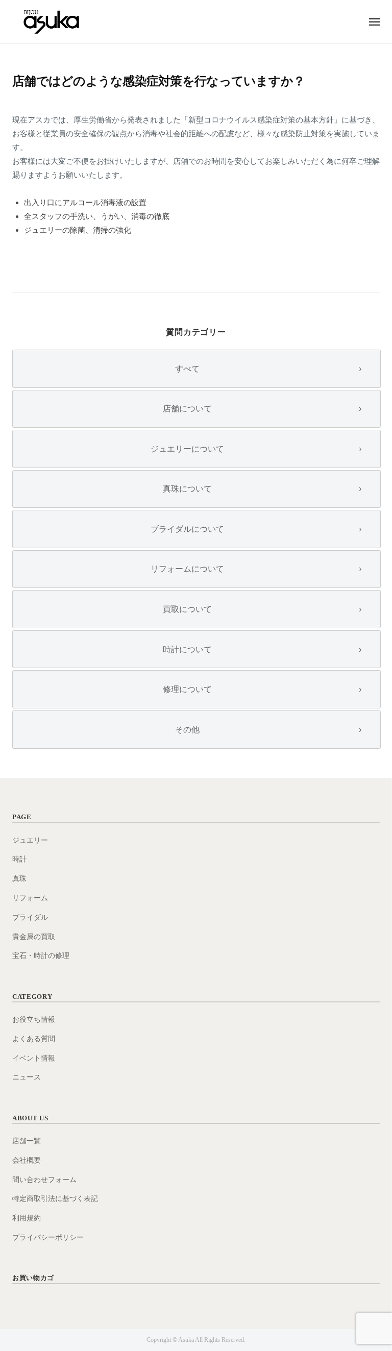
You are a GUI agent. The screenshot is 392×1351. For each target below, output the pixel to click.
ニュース (26, 1077)
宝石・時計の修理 (40, 956)
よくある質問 (33, 1039)
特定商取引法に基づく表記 (55, 1198)
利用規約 (26, 1218)
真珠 (19, 878)
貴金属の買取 (33, 937)
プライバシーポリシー (48, 1237)
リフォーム (30, 898)
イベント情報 (33, 1058)
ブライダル (30, 917)
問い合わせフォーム (44, 1180)
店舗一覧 (26, 1141)
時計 (19, 859)
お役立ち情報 (33, 1019)
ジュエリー (30, 840)
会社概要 (26, 1160)
